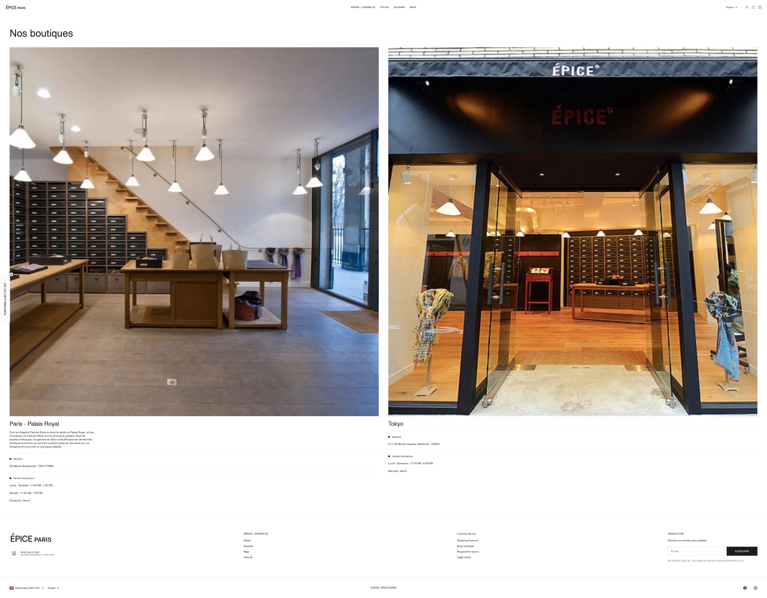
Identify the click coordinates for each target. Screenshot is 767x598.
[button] (5, 299)
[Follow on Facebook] (745, 588)
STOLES (384, 7)
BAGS (413, 7)
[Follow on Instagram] (755, 588)
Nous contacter (465, 546)
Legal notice (464, 557)
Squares (248, 546)
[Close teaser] (11, 274)
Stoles (247, 540)
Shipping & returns (467, 540)
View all (248, 557)
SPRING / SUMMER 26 (363, 7)
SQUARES (399, 7)
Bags (246, 551)
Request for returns (468, 551)
